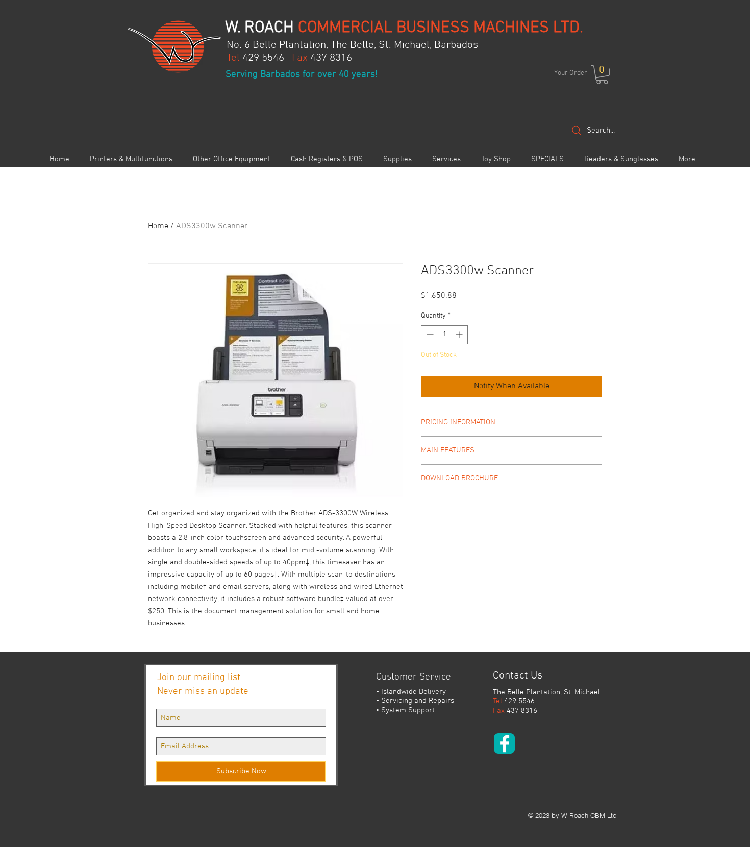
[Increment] (460, 335)
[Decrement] (428, 335)
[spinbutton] (444, 335)
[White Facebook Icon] (504, 743)
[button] (602, 74)
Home (158, 226)
